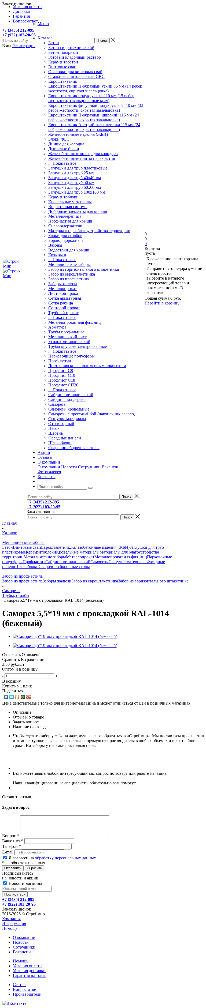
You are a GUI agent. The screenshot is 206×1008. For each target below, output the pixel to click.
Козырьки (57, 255)
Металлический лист (67, 336)
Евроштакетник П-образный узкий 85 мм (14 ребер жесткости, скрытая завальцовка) (95, 88)
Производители (27, 994)
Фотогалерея (49, 471)
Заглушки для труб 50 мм (71, 182)
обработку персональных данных (65, 858)
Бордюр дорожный (65, 240)
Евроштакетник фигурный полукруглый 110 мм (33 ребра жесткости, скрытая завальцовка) (95, 107)
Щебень (55, 433)
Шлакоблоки (60, 443)
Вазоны (55, 245)
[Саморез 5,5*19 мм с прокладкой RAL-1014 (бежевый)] (65, 636)
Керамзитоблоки (63, 197)
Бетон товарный (63, 52)
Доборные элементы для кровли (77, 211)
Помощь (9, 928)
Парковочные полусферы (71, 356)
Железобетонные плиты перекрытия (81, 158)
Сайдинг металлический (70, 394)
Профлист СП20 (63, 385)
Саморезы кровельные (68, 409)
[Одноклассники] (17, 697)
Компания (11, 918)
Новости (69, 467)
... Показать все (62, 163)
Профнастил (59, 361)
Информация (14, 923)
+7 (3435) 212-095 (18, 30)
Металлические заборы (69, 264)
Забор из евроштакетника (71, 274)
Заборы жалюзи (62, 283)
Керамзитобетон (63, 62)
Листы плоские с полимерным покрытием (87, 365)
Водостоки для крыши (68, 250)
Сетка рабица (60, 303)
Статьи (19, 984)
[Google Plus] (28, 697)
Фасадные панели (64, 438)
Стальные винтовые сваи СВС (76, 76)
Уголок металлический (69, 341)
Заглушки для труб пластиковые (77, 168)
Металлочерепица (64, 216)
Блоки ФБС (58, 139)
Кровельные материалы (70, 202)
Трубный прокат (63, 312)
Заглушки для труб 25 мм (71, 173)
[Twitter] (11, 697)
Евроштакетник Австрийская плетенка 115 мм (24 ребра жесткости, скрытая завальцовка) (94, 127)
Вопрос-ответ (25, 989)
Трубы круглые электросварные (77, 346)
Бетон (53, 42)
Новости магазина (25, 883)
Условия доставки (29, 970)
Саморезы (57, 404)
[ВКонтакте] (6, 697)
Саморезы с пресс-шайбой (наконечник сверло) (91, 414)
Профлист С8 (60, 370)
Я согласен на (52, 858)
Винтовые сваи (62, 67)
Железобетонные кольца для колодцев (83, 153)
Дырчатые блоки (63, 148)
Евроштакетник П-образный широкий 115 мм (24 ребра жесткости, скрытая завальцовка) (93, 117)
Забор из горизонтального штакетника (83, 269)
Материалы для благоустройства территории (89, 230)
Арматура (57, 327)
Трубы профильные (66, 332)
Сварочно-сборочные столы (74, 447)
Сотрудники (89, 467)
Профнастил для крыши (70, 221)
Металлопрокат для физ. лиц (74, 322)
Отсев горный (61, 423)
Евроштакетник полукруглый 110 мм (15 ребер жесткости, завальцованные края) (91, 98)
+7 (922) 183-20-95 (19, 35)
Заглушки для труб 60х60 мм (74, 187)
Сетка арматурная (64, 298)
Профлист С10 (61, 375)
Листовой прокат (64, 293)
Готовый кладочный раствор (74, 57)
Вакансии (111, 467)
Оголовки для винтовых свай (75, 71)
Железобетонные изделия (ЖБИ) (78, 134)
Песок (54, 428)
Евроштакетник (62, 81)
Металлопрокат (62, 288)
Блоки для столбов (65, 235)
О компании (49, 467)
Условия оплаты (27, 966)
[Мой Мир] (23, 697)
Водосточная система (67, 206)
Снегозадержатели (65, 226)
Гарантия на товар (29, 975)
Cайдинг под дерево (67, 399)
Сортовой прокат (64, 308)
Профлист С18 (61, 380)
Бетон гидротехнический (71, 47)
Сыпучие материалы (67, 418)
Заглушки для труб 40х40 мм (74, 177)
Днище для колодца (66, 144)
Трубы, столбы (15, 595)
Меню (43, 23)
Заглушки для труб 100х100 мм (76, 192)
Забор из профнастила (68, 279)
